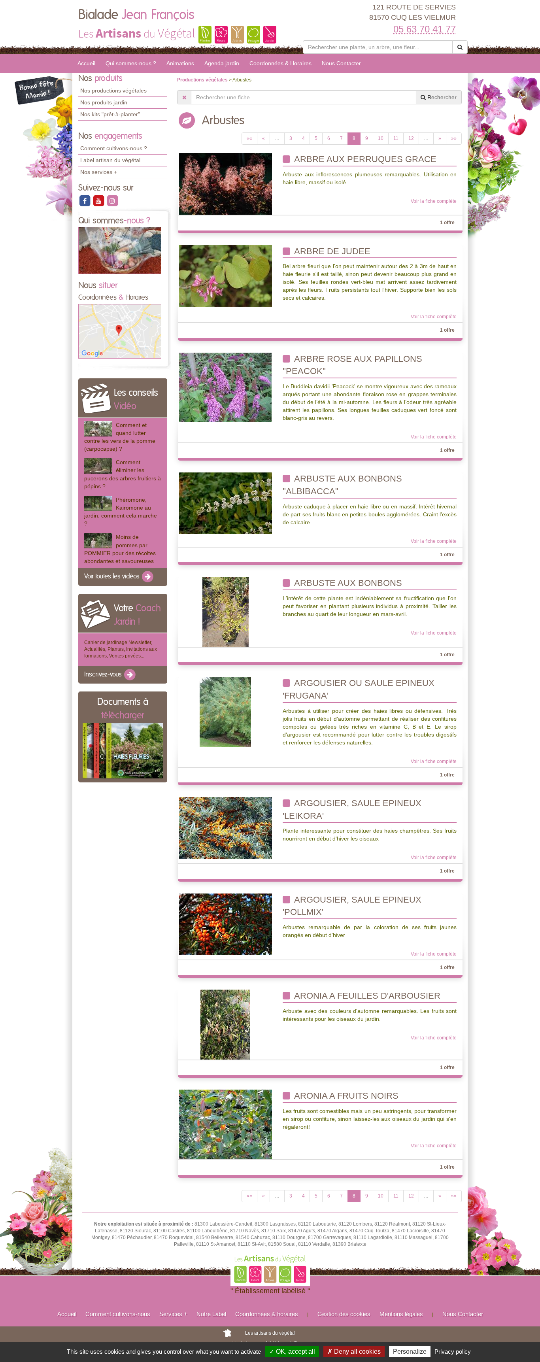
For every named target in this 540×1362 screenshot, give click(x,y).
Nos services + (98, 172)
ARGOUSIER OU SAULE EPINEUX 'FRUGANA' (358, 689)
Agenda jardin (221, 63)
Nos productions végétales (113, 90)
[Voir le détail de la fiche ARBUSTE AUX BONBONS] (225, 611)
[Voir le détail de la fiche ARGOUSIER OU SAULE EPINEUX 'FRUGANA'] (225, 711)
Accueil (86, 63)
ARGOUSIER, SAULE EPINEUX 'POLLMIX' (352, 906)
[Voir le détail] (98, 428)
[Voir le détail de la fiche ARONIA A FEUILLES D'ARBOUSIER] (225, 1024)
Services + (173, 1314)
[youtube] (99, 200)
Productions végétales (203, 80)
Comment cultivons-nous (117, 1314)
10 (380, 138)
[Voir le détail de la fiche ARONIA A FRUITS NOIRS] (225, 1124)
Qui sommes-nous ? (131, 63)
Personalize (410, 1351)
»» (454, 138)
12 (411, 138)
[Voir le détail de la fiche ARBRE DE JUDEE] (225, 275)
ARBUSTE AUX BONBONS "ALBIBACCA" (342, 485)
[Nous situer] (119, 331)
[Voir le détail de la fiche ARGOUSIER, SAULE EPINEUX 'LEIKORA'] (225, 827)
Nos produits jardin (103, 102)
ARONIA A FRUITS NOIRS (345, 1096)
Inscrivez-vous (103, 674)
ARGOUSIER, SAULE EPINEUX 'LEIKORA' (352, 809)
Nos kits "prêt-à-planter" (110, 114)
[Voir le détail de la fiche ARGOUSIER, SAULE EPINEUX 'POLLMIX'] (225, 924)
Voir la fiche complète (434, 201)
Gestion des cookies (343, 1314)
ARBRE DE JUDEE (331, 251)
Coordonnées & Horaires (280, 63)
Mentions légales (401, 1314)
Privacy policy (452, 1351)
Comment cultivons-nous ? (113, 148)
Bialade (136, 15)
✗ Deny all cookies (354, 1351)
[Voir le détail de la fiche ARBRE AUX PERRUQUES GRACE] (225, 184)
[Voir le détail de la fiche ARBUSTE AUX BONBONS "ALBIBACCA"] (225, 503)
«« (249, 138)
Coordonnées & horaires (266, 1314)
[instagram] (112, 200)
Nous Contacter (341, 63)
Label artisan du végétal (110, 160)
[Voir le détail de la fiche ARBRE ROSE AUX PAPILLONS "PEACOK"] (225, 387)
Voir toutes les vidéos (112, 576)
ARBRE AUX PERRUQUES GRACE (364, 159)
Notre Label (211, 1314)
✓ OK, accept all (292, 1351)
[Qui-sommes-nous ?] (119, 250)
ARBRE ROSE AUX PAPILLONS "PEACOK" (352, 365)
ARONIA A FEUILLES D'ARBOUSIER (366, 996)
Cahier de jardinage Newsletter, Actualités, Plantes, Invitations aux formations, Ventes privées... (120, 649)
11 (395, 138)
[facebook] (85, 200)
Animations (180, 63)
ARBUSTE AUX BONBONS (347, 583)
